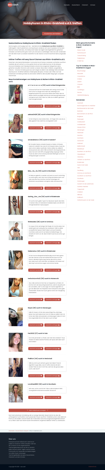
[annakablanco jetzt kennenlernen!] (16, 148)
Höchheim (80, 138)
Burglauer (80, 116)
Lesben (79, 82)
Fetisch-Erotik (81, 50)
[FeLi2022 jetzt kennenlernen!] (16, 342)
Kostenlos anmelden (52, 34)
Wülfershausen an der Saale (85, 200)
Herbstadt (80, 133)
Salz (78, 168)
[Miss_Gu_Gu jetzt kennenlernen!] (16, 179)
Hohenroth (80, 141)
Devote (79, 92)
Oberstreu (80, 157)
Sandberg (80, 170)
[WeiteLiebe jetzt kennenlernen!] (16, 230)
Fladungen (80, 119)
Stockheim (80, 178)
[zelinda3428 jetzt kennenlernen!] (16, 123)
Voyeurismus (81, 76)
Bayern (26, 431)
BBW (78, 87)
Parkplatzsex (81, 58)
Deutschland (76, 5)
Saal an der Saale (82, 165)
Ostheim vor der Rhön (83, 159)
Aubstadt (80, 103)
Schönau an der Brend (84, 173)
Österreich (85, 5)
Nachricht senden (35, 106)
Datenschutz (92, 466)
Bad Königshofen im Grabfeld (86, 106)
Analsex (79, 79)
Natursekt (80, 73)
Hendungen (80, 130)
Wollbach (80, 197)
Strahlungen (81, 181)
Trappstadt (80, 189)
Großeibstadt (81, 124)
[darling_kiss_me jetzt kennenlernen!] (16, 205)
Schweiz (92, 5)
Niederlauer (80, 149)
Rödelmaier (80, 162)
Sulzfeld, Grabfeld (82, 186)
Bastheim (80, 111)
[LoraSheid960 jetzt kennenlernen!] (16, 393)
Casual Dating (81, 55)
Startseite (67, 5)
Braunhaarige (81, 71)
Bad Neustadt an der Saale (85, 108)
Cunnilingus (80, 90)
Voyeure (79, 84)
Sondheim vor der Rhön (84, 176)
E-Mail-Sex (80, 61)
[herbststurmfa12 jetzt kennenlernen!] (16, 287)
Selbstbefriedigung (83, 95)
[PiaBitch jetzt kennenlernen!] (16, 367)
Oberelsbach (81, 154)
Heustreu (80, 135)
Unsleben (80, 192)
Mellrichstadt (81, 146)
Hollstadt (80, 143)
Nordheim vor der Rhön (84, 151)
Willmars (79, 195)
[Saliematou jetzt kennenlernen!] (16, 260)
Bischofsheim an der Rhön (85, 114)
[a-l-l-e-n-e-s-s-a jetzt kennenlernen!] (16, 94)
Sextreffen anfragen (52, 106)
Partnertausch (81, 53)
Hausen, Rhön (81, 127)
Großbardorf (81, 122)
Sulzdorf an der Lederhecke (85, 184)
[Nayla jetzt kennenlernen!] (16, 316)
